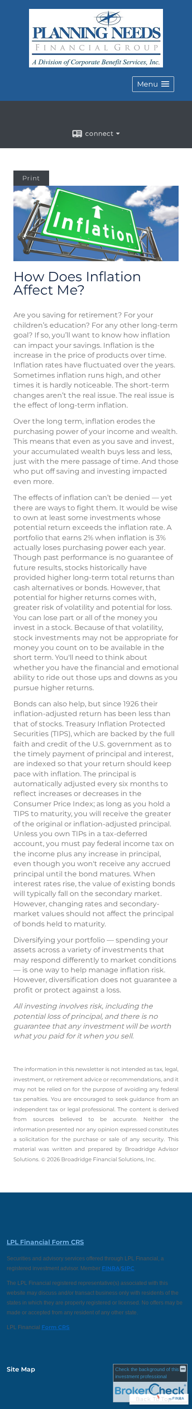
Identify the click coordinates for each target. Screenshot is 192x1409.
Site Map (21, 1369)
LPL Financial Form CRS (45, 1242)
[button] (153, 84)
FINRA (111, 1268)
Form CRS (56, 1327)
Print (31, 178)
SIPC (127, 1268)
